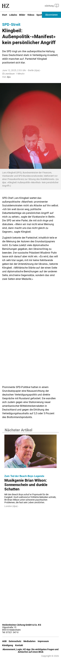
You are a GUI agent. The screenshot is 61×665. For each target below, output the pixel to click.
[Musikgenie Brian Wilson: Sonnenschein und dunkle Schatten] (30, 452)
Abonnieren (51, 14)
